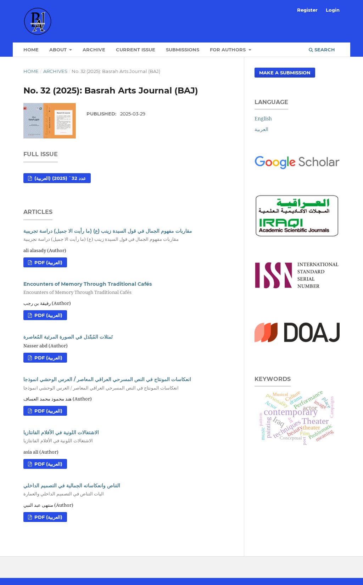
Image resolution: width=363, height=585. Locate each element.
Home (31, 49)
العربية (261, 129)
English (263, 118)
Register (307, 10)
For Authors (228, 49)
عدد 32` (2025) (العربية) (59, 178)
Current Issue (135, 49)
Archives (55, 71)
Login (333, 10)
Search (324, 49)
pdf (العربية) (47, 262)
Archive (94, 49)
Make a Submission (285, 72)
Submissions (182, 49)
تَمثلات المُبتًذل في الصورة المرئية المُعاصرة (68, 337)
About (58, 49)
